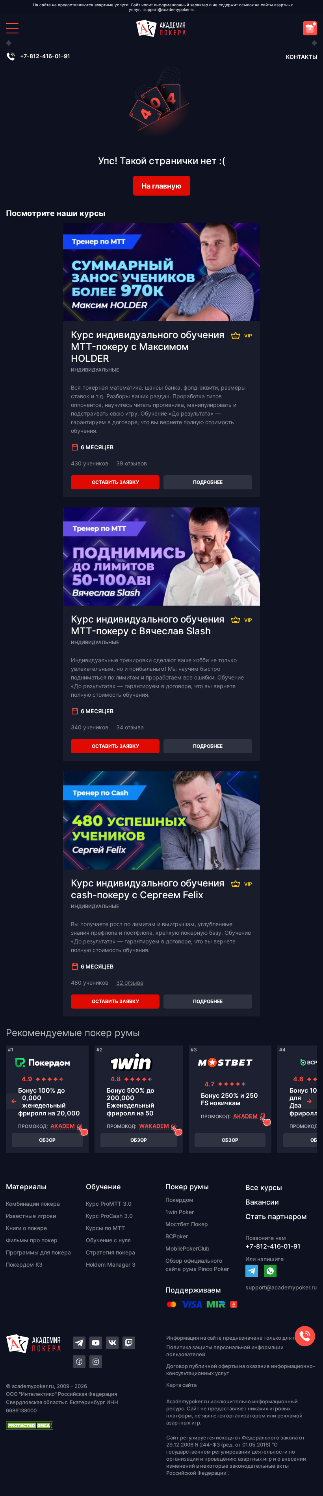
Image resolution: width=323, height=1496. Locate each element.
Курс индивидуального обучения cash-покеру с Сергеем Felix (148, 889)
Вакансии (262, 1202)
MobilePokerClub (187, 1248)
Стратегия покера (110, 1252)
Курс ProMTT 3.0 (109, 1203)
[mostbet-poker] (225, 1062)
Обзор (47, 1140)
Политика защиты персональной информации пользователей (225, 1350)
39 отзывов (131, 463)
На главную (161, 186)
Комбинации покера (33, 1203)
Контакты (301, 56)
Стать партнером (276, 1216)
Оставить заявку (115, 482)
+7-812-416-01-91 (45, 56)
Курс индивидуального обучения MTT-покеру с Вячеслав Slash (148, 625)
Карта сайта (181, 1385)
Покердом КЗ (24, 1264)
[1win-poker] (131, 1062)
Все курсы (263, 1187)
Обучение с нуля (108, 1240)
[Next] (309, 1101)
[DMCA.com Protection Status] (72, 1425)
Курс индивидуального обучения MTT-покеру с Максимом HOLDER (148, 346)
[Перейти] (251, 1271)
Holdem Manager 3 (111, 1264)
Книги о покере (26, 1228)
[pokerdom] (42, 1062)
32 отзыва (129, 982)
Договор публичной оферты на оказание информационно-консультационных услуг (240, 1369)
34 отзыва (130, 727)
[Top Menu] (12, 28)
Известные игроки (31, 1215)
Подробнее (208, 482)
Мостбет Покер (186, 1224)
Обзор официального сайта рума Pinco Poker (197, 1264)
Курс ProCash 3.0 (109, 1215)
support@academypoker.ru (169, 9)
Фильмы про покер (32, 1240)
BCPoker (176, 1236)
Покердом (179, 1199)
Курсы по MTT (105, 1228)
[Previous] (14, 1101)
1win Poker (179, 1212)
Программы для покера (38, 1252)
